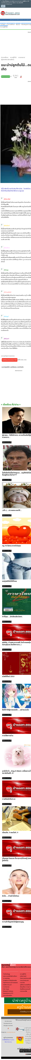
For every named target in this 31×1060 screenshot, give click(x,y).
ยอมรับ (3, 6)
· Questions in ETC (8, 993)
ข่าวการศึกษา (4, 57)
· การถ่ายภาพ (6, 987)
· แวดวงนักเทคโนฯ (7, 996)
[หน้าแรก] (3, 24)
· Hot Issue (6, 989)
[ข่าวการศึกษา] (10, 24)
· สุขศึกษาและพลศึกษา (25, 985)
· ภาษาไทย (22, 983)
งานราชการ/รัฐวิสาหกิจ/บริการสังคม (13, 58)
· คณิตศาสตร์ (22, 976)
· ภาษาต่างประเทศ (24, 980)
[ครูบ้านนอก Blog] (18, 24)
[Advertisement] (15, 944)
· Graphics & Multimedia (10, 980)
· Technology (6, 974)
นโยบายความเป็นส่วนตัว (6, 4)
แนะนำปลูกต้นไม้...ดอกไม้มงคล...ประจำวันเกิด (12, 367)
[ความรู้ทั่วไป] (4, 26)
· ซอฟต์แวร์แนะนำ (7, 985)
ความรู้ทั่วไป (13, 57)
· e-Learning (6, 978)
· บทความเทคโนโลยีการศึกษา (10, 976)
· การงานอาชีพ (23, 991)
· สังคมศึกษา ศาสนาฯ (24, 987)
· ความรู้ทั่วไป (22, 974)
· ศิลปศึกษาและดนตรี (24, 989)
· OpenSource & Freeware (10, 983)
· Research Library (8, 991)
